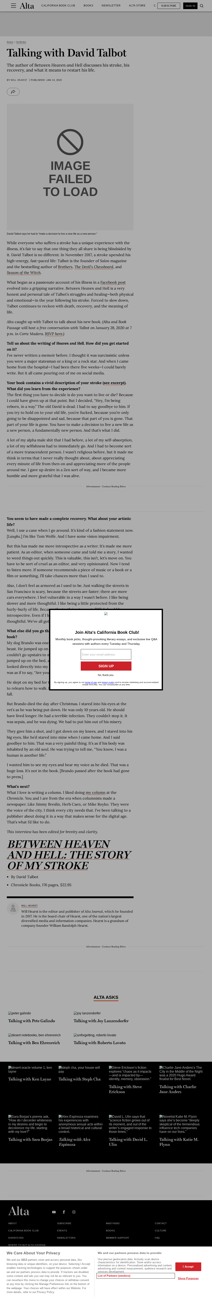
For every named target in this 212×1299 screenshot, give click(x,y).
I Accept (188, 1266)
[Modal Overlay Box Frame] (106, 649)
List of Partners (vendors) (114, 1275)
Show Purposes (188, 1278)
